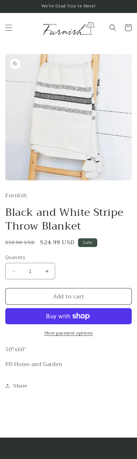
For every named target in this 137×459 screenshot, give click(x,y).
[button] (9, 27)
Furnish (56, 453)
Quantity (15, 257)
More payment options (68, 333)
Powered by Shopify (85, 453)
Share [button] (20, 385)
